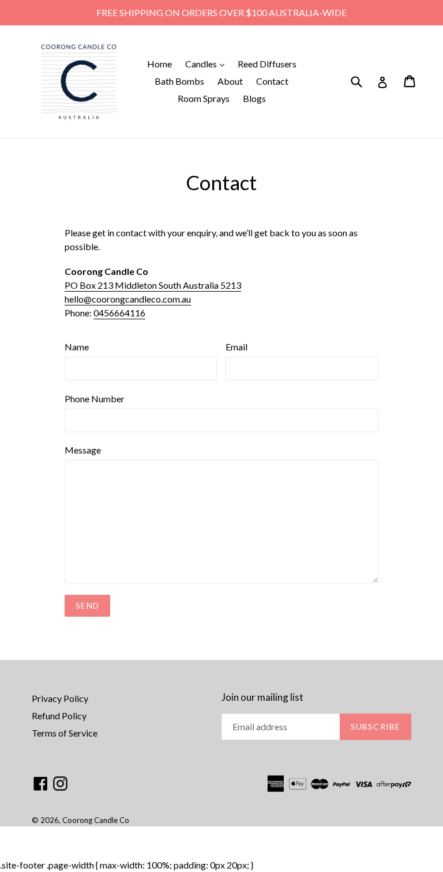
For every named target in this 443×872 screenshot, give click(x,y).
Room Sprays (204, 98)
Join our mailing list (262, 697)
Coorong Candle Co (95, 820)
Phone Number (95, 398)
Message (83, 449)
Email (236, 346)
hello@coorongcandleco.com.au (128, 298)
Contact (272, 81)
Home (159, 63)
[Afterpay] (394, 784)
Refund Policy (59, 715)
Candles (207, 63)
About (230, 81)
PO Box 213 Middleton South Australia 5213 (153, 285)
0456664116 (119, 312)
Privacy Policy (60, 698)
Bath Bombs (179, 81)
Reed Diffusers (267, 63)
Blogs (254, 98)
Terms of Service (64, 732)
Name (77, 346)
